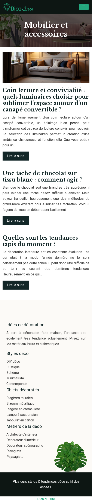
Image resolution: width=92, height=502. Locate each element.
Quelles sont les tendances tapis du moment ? (40, 241)
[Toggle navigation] (84, 7)
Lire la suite (15, 156)
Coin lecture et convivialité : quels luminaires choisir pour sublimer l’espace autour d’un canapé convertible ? (46, 100)
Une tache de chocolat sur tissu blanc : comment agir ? (42, 176)
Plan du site (46, 499)
